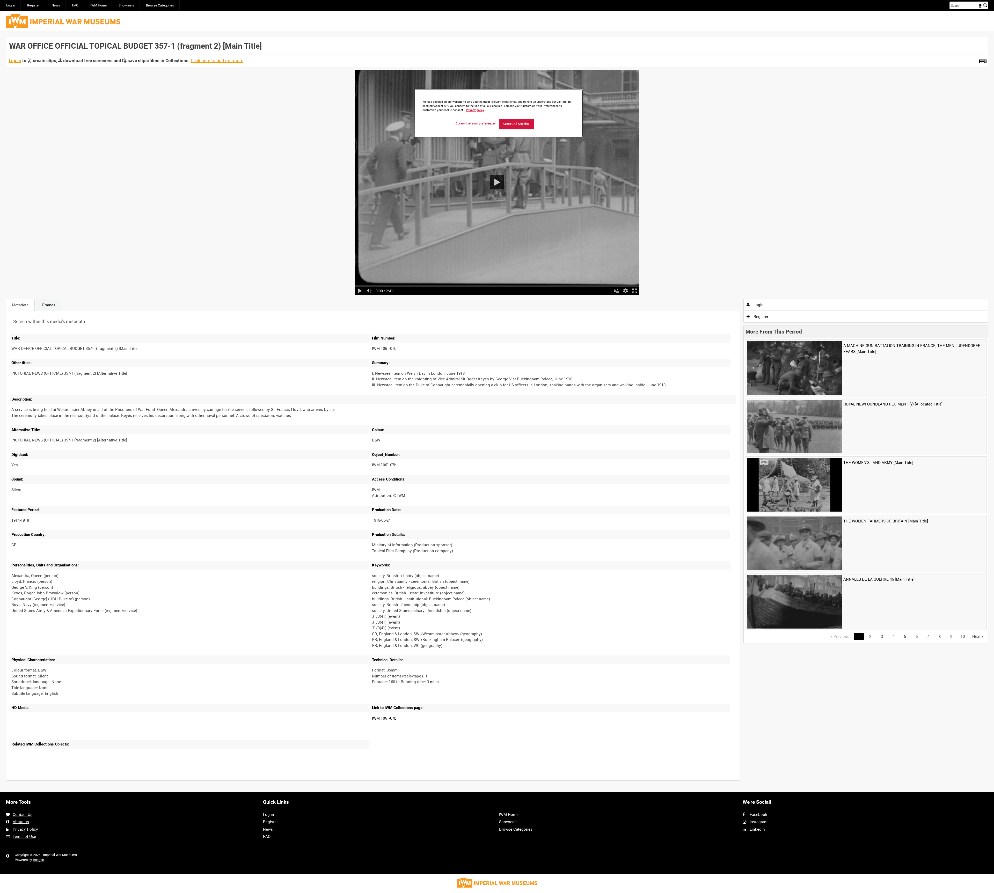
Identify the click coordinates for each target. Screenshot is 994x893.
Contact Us (22, 814)
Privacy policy (475, 110)
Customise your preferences (476, 123)
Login (758, 304)
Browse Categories (160, 5)
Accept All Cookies (516, 124)
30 (67, 779)
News (56, 5)
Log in (10, 5)
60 (85, 779)
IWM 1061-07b (384, 718)
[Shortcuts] (982, 60)
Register (33, 5)
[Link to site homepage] (63, 21)
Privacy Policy (25, 829)
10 (50, 779)
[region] (499, 113)
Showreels (126, 5)
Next (978, 636)
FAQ (75, 5)
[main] (497, 411)
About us (21, 821)
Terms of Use (24, 836)
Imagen (38, 860)
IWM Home (98, 5)
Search (985, 5)
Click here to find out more (217, 60)
